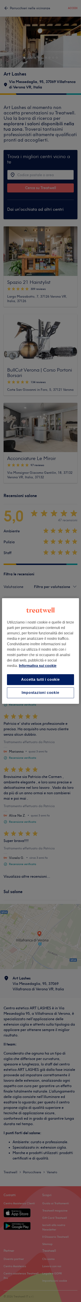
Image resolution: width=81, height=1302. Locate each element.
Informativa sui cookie (37, 666)
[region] (40, 651)
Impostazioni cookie (40, 693)
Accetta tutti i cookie (40, 679)
